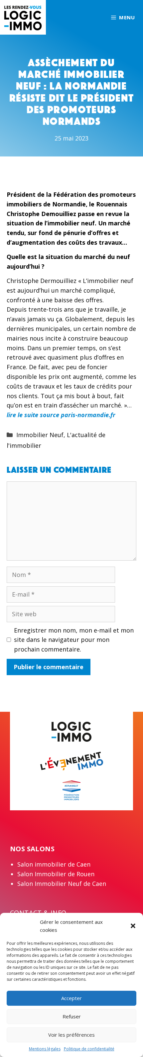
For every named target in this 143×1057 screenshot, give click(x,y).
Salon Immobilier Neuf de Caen (61, 884)
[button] (133, 926)
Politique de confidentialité (89, 1049)
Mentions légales (45, 1049)
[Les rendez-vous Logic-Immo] (23, 17)
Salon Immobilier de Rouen (55, 874)
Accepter (71, 998)
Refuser (72, 1016)
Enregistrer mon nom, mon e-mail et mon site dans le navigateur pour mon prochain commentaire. (74, 640)
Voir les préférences (71, 1034)
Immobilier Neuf (40, 435)
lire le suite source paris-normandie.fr (61, 415)
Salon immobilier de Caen (53, 864)
